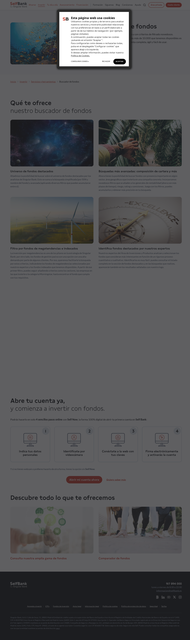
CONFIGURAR (79, 61)
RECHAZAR (106, 61)
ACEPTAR (119, 61)
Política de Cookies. (80, 55)
